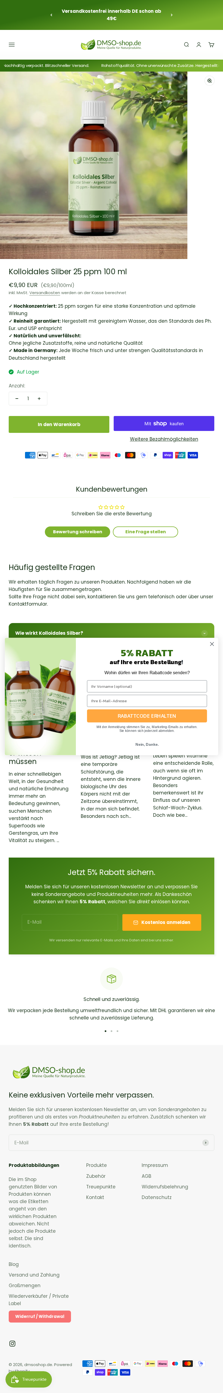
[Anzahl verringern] (17, 398)
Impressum (155, 1165)
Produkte (96, 1165)
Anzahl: (17, 386)
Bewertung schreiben (77, 532)
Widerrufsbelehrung (165, 1187)
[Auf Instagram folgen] (12, 1343)
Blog (14, 1264)
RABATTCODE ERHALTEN (147, 716)
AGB (146, 1176)
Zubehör (96, 1176)
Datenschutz (157, 1197)
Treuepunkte (101, 1187)
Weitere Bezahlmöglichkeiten (164, 439)
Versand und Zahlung (34, 1275)
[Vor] (172, 15)
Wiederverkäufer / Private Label (39, 1300)
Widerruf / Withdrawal (39, 1316)
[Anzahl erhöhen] (39, 398)
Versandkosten (44, 292)
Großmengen (25, 1285)
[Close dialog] (212, 644)
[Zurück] (51, 15)
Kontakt (95, 1197)
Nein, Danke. (147, 744)
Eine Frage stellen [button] (145, 532)
